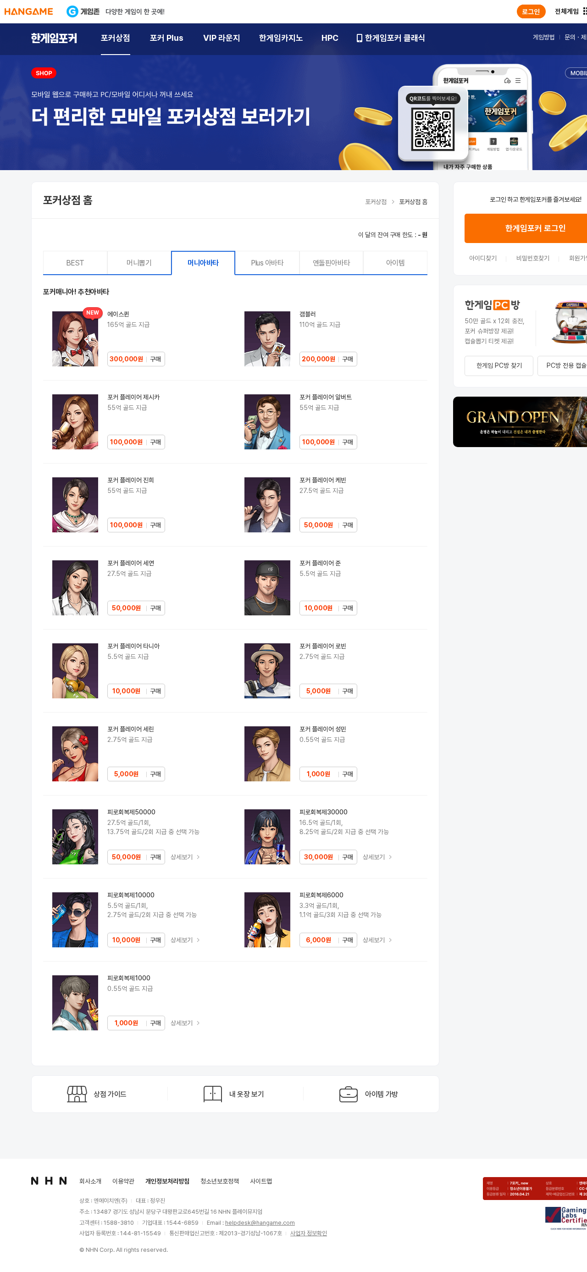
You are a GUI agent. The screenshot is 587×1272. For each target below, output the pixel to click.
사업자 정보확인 (308, 1233)
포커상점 (376, 201)
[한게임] (29, 11)
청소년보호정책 (219, 1181)
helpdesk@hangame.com (260, 1222)
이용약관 (123, 1181)
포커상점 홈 (413, 201)
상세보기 (182, 857)
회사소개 (90, 1181)
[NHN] (48, 1181)
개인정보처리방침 (167, 1181)
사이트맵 (261, 1181)
